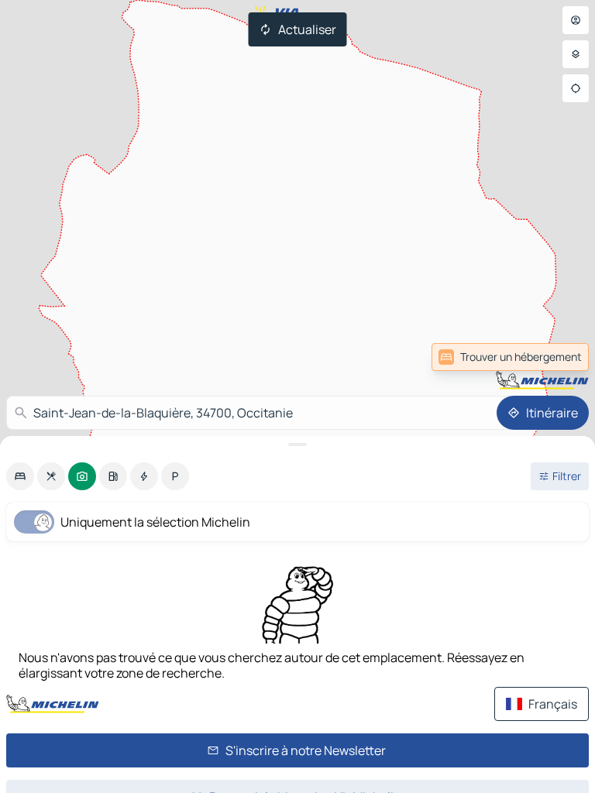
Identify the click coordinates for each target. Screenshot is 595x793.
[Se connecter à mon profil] (575, 20)
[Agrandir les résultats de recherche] (297, 444)
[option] (20, 476)
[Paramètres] (575, 54)
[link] (510, 357)
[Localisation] (575, 88)
